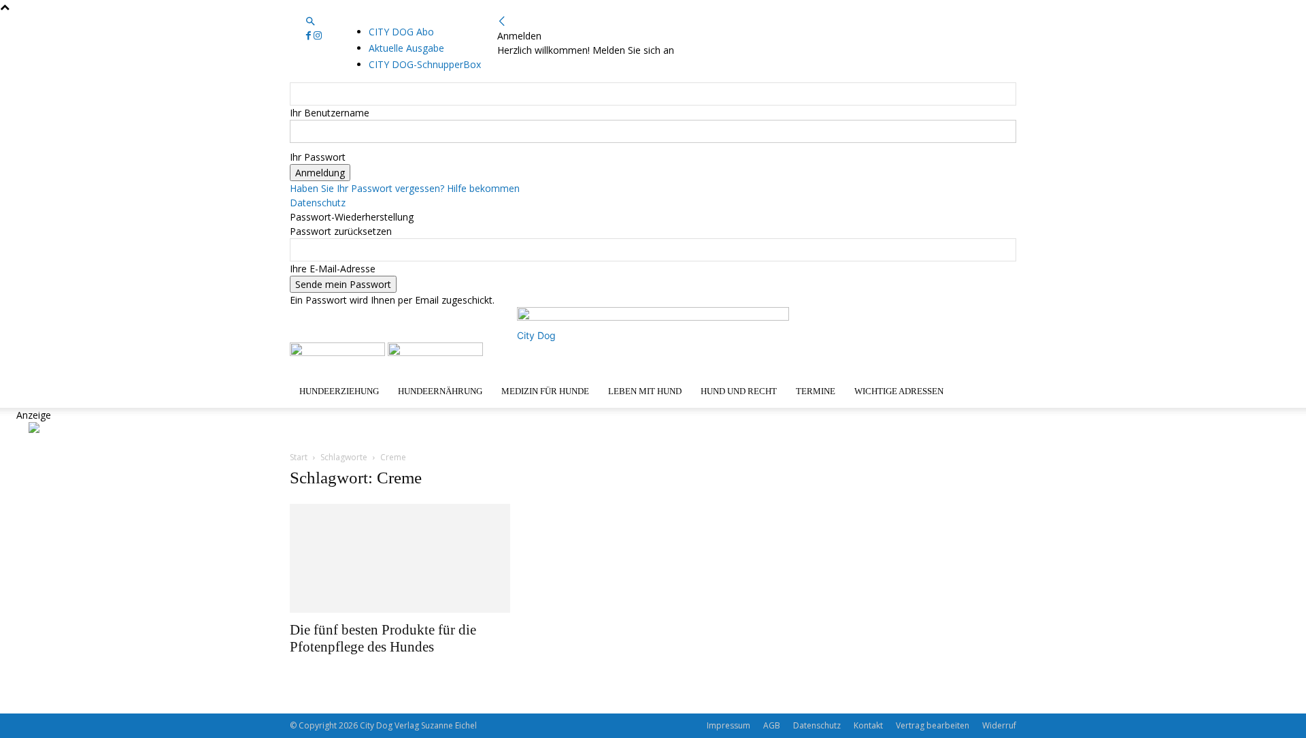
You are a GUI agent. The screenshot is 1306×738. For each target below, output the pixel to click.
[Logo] (339, 352)
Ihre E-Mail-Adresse (332, 268)
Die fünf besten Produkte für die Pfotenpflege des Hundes (383, 638)
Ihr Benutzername (329, 112)
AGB (771, 725)
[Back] (502, 21)
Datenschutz (318, 202)
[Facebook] (310, 35)
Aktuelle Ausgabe (406, 48)
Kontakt (868, 725)
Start (298, 457)
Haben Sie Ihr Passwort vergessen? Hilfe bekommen (405, 188)
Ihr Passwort (318, 156)
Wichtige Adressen (898, 391)
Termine (815, 391)
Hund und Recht (739, 391)
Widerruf (999, 725)
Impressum (728, 725)
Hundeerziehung (339, 391)
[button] (310, 21)
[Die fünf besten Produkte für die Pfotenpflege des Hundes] (400, 558)
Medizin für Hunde (545, 391)
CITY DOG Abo (401, 31)
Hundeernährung (440, 391)
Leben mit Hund (645, 391)
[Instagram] (318, 35)
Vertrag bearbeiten (932, 725)
